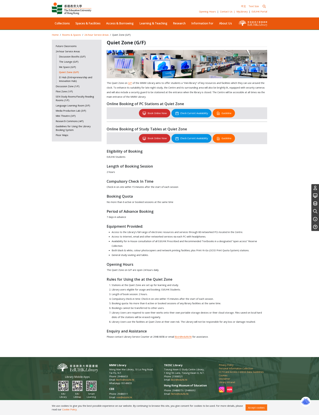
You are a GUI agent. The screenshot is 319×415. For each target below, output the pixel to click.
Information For (202, 23)
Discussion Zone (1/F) (67, 86)
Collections (62, 23)
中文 (243, 6)
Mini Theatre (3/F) (66, 115)
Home (55, 34)
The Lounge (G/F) (68, 61)
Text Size (254, 6)
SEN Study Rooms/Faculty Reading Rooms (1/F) (75, 98)
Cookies (223, 375)
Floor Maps (62, 135)
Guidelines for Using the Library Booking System (73, 128)
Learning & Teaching (153, 23)
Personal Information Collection (236, 368)
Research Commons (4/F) (70, 121)
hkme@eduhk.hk (180, 393)
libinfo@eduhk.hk (125, 379)
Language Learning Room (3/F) (73, 105)
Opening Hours (207, 11)
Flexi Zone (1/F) (64, 91)
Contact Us (227, 11)
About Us (225, 23)
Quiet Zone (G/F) (69, 72)
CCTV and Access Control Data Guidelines (241, 371)
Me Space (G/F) (67, 67)
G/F (130, 83)
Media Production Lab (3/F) (71, 110)
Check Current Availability (194, 113)
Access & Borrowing (120, 23)
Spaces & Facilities (88, 23)
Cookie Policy (69, 409)
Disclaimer (224, 378)
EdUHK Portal (259, 11)
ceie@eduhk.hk (124, 397)
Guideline (226, 113)
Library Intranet (227, 382)
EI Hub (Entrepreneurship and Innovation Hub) (75, 79)
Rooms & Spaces (71, 34)
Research (179, 23)
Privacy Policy (226, 365)
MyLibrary (242, 11)
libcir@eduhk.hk (183, 336)
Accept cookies (256, 407)
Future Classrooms (66, 46)
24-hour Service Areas (96, 34)
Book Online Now (157, 113)
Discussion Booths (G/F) (72, 56)
